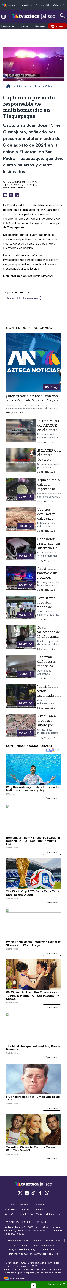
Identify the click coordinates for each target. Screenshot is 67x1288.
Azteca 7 (58, 5)
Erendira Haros (16, 187)
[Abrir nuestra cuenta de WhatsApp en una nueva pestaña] (47, 1192)
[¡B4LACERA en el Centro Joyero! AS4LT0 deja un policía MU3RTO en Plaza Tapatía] (21, 460)
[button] (33, 1285)
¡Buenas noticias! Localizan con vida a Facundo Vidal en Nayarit (33, 398)
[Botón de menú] (3, 16)
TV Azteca (26, 5)
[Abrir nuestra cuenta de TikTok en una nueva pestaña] (33, 1192)
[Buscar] (62, 15)
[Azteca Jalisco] (33, 16)
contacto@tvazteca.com (47, 1227)
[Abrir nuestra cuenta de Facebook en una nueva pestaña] (40, 1192)
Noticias (40, 26)
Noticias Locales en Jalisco (28, 86)
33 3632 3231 (40, 1230)
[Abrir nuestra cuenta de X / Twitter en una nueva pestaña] (20, 1192)
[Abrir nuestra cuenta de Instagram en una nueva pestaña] (27, 1192)
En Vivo (59, 26)
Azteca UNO (43, 5)
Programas (8, 26)
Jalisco (25, 26)
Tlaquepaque (30, 298)
